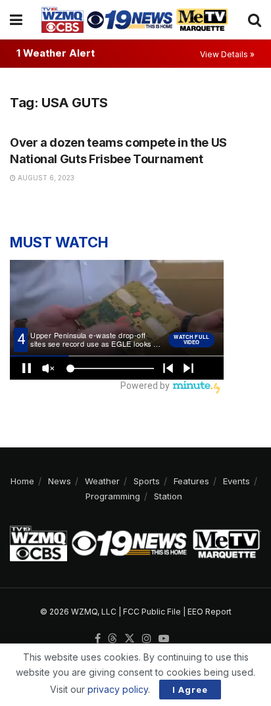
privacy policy (117, 689)
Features (191, 481)
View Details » (227, 54)
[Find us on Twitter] (129, 639)
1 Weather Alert (55, 53)
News (59, 481)
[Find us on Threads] (112, 639)
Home (22, 481)
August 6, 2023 (45, 178)
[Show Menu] (16, 19)
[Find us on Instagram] (146, 639)
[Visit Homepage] (134, 20)
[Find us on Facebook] (98, 639)
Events (236, 481)
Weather (102, 481)
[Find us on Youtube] (164, 639)
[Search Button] (254, 19)
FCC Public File (152, 612)
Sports (147, 481)
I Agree (190, 689)
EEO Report (209, 612)
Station (168, 496)
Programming (113, 496)
